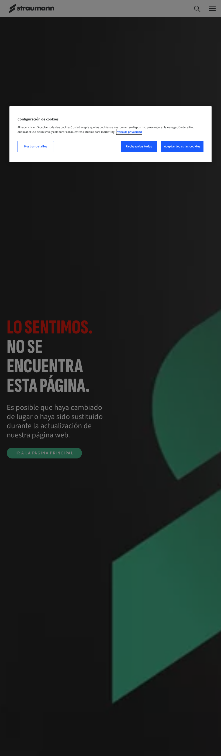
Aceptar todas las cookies (182, 146)
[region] (110, 134)
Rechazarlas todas (139, 146)
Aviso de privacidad (129, 132)
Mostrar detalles (35, 146)
